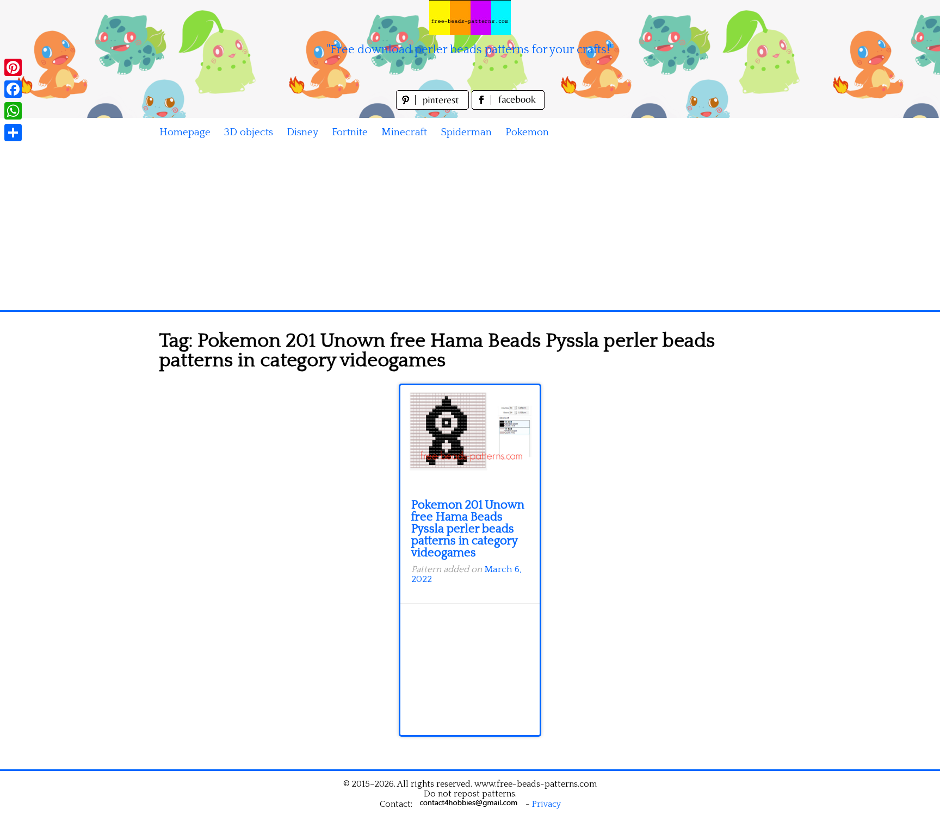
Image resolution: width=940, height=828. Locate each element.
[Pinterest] (13, 67)
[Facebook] (13, 89)
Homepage (185, 132)
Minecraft (404, 132)
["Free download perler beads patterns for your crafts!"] (470, 17)
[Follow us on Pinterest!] (434, 106)
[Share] (13, 132)
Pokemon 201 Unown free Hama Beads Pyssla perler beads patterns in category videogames (467, 529)
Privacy (546, 804)
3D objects (248, 132)
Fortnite (350, 132)
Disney (302, 132)
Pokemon (527, 132)
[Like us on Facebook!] (508, 106)
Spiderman (466, 132)
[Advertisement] (470, 229)
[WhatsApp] (13, 111)
